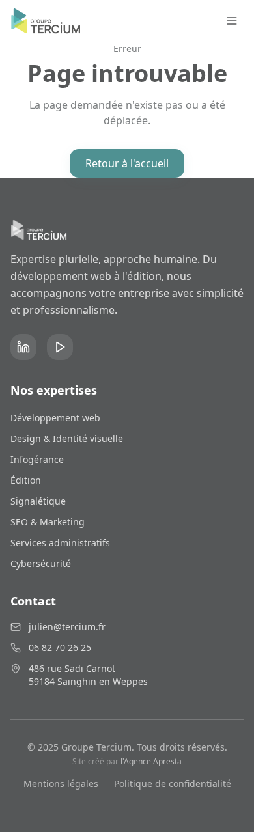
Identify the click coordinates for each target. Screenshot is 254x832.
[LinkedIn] (23, 347)
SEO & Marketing (47, 522)
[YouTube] (60, 347)
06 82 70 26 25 (60, 647)
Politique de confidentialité (172, 783)
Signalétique (38, 501)
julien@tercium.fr (67, 626)
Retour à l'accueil (127, 163)
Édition (25, 480)
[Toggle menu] (232, 21)
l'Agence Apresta (151, 761)
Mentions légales (60, 783)
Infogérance (37, 459)
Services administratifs (60, 542)
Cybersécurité (40, 563)
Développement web (55, 417)
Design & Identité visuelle (66, 438)
